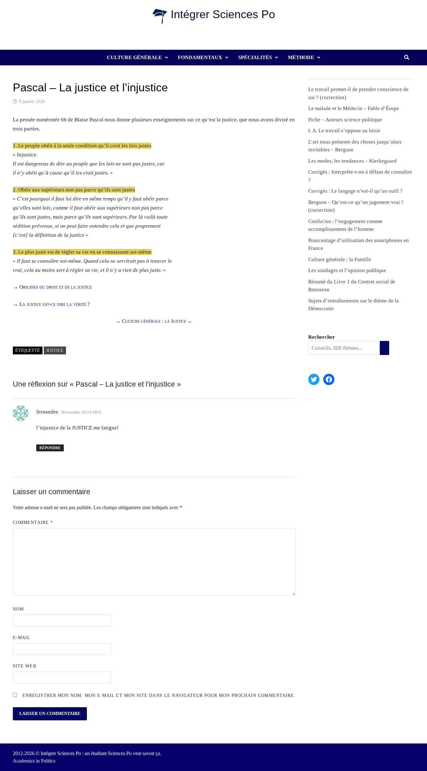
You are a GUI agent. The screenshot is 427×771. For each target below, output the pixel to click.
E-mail (21, 637)
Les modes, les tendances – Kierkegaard (352, 161)
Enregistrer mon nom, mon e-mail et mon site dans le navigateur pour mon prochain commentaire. (159, 695)
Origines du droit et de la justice (55, 287)
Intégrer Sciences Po (223, 14)
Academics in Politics (34, 760)
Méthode (301, 57)
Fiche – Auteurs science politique (345, 120)
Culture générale (134, 57)
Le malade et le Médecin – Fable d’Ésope (353, 108)
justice (54, 350)
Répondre (50, 448)
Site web (24, 666)
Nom (18, 609)
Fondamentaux (200, 57)
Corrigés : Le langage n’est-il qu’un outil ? (355, 191)
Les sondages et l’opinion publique (347, 270)
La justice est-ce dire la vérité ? (54, 304)
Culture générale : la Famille (339, 259)
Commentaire (33, 522)
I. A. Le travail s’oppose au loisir (344, 131)
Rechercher (321, 337)
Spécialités (255, 57)
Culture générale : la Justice (154, 321)
